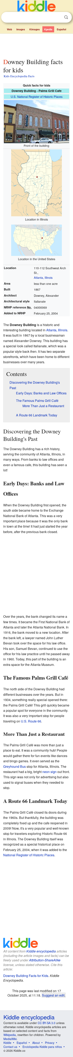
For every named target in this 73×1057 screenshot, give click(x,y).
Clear (57, 17)
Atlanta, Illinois (43, 277)
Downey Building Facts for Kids (25, 975)
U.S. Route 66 (31, 721)
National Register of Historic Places (28, 855)
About (36, 1043)
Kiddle (7, 1043)
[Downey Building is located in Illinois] (36, 182)
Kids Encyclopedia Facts (19, 76)
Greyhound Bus (14, 766)
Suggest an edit (53, 995)
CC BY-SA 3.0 (46, 1023)
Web (9, 29)
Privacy (49, 1043)
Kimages (34, 29)
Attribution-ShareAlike (44, 960)
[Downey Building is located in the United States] (36, 240)
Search (66, 17)
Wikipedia (9, 1035)
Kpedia (48, 29)
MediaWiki (10, 1039)
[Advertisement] (36, 45)
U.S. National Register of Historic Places (36, 96)
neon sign (49, 771)
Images (20, 29)
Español (61, 29)
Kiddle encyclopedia (41, 951)
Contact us (10, 1047)
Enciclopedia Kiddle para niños (42, 1047)
